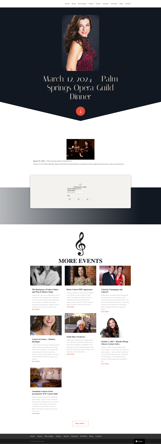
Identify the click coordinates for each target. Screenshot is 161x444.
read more (36, 309)
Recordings (82, 4)
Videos (91, 4)
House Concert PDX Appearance (80, 289)
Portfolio (114, 4)
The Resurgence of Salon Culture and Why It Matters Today (45, 290)
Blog (121, 4)
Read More (79, 423)
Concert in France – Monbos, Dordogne (43, 340)
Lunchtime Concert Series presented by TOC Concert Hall (45, 392)
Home (67, 4)
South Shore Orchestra (76, 336)
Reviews (106, 4)
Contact (128, 4)
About (74, 4)
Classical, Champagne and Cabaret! (111, 290)
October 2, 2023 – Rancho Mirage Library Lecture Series (114, 342)
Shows (98, 4)
